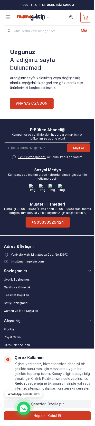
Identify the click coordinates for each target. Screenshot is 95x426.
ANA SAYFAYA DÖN (32, 103)
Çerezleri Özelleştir (47, 404)
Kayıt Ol (78, 148)
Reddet (21, 383)
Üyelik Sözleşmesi (17, 279)
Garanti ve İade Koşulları (21, 311)
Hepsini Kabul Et (47, 416)
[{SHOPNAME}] (34, 17)
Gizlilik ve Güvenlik (17, 287)
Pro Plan (10, 329)
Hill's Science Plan (17, 345)
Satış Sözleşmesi (16, 303)
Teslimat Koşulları (16, 295)
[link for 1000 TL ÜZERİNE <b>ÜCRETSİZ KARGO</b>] (47, 5)
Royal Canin (12, 337)
